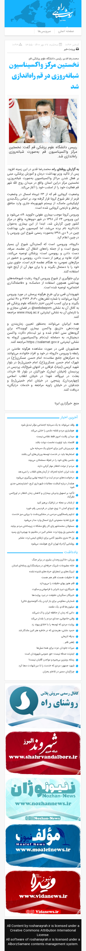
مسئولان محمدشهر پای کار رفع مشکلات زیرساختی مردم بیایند (42, 526)
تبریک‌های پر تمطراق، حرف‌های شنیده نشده (51, 572)
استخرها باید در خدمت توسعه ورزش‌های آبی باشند (47, 454)
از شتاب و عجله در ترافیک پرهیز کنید (55, 503)
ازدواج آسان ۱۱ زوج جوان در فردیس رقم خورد (50, 508)
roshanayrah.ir (39, 926)
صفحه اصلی (66, 31)
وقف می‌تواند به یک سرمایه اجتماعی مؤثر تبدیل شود (47, 425)
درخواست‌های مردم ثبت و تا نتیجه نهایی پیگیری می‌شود (45, 478)
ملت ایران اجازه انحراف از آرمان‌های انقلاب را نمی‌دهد (46, 472)
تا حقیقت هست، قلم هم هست (58, 577)
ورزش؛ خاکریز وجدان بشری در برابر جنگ (53, 560)
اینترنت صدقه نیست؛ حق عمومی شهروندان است (49, 654)
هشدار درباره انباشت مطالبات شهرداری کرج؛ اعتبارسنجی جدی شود (42, 485)
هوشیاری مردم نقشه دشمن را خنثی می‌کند (52, 431)
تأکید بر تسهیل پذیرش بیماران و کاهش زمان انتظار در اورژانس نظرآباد (41, 495)
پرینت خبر (70, 49)
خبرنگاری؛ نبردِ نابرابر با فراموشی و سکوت (53, 589)
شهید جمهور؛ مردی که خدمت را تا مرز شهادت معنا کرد (46, 666)
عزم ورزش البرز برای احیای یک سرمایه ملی (52, 448)
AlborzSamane (19, 944)
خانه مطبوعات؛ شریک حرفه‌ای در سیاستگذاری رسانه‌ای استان (43, 566)
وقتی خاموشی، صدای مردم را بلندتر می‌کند (52, 619)
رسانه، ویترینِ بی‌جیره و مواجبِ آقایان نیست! (51, 660)
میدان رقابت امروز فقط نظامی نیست (55, 436)
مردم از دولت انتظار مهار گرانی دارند (55, 466)
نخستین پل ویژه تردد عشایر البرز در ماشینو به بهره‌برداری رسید (42, 532)
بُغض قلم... (68, 642)
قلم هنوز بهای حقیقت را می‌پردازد (57, 583)
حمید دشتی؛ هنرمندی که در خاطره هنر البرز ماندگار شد (46, 630)
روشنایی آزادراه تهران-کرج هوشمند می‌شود (52, 544)
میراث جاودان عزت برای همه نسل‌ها (55, 648)
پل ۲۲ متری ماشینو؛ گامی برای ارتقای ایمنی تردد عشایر (46, 538)
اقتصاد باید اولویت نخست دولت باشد (54, 442)
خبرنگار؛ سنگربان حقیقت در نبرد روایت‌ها (53, 595)
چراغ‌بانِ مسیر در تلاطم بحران (58, 672)
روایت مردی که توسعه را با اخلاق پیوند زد (53, 624)
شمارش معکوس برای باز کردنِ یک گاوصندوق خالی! (47, 601)
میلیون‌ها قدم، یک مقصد (61, 607)
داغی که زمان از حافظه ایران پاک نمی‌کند (53, 613)
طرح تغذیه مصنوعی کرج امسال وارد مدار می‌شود (49, 520)
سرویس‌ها (44, 31)
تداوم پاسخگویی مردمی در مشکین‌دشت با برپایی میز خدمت (43, 514)
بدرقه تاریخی (67, 636)
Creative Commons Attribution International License (43, 933)
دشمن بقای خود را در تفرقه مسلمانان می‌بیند (51, 460)
